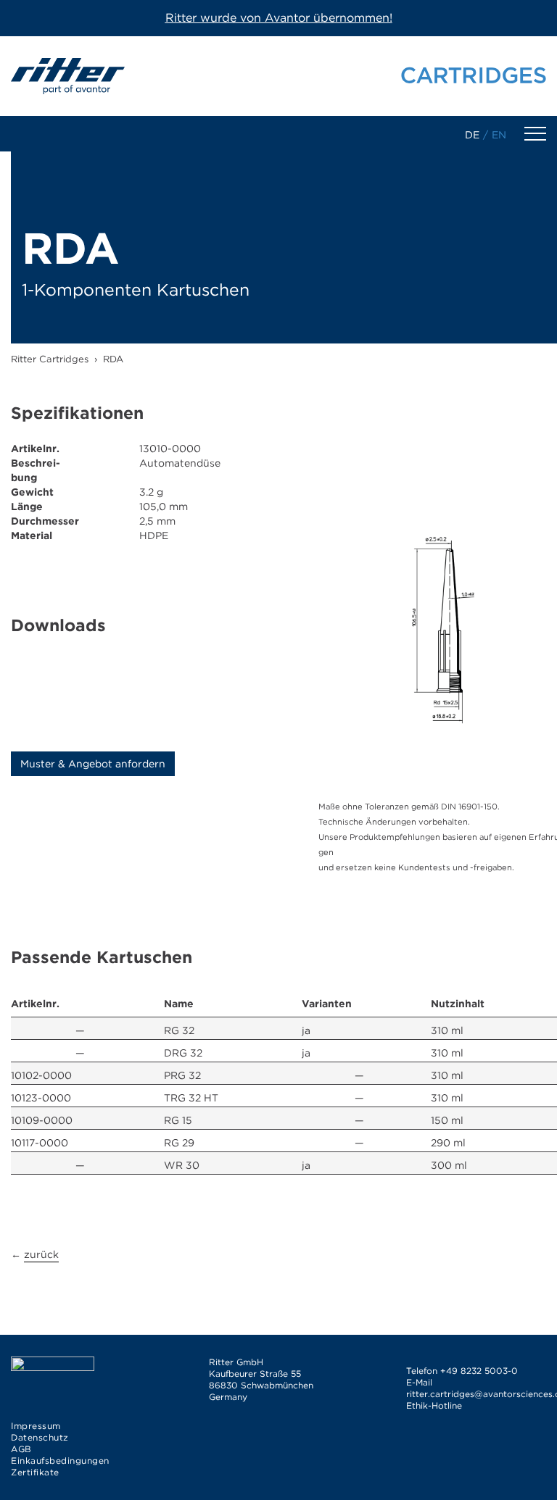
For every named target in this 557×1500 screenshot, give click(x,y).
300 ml (449, 1165)
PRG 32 (182, 1075)
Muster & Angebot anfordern (92, 764)
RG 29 (179, 1143)
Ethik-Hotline (434, 1405)
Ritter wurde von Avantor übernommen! (278, 18)
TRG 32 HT (191, 1098)
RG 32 (179, 1030)
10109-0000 (42, 1120)
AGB (21, 1448)
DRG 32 (183, 1053)
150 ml (447, 1120)
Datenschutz (40, 1437)
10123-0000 (41, 1098)
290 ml (448, 1143)
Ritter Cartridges (49, 359)
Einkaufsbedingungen (60, 1460)
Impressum (36, 1425)
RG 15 (178, 1120)
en (499, 135)
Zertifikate (35, 1472)
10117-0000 (39, 1143)
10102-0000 (41, 1075)
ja (306, 1030)
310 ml (447, 1030)
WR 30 (181, 1165)
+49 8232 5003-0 (479, 1370)
